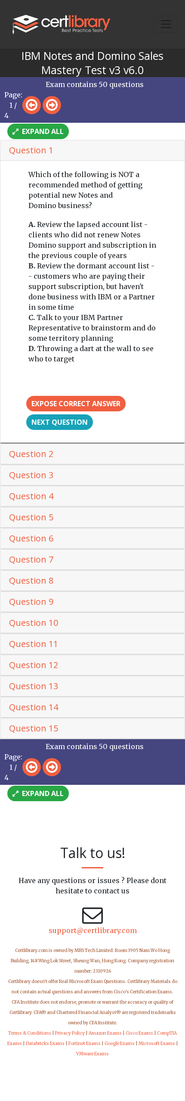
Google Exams (120, 1043)
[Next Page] (52, 105)
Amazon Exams (105, 1033)
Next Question (59, 422)
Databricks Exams (45, 1043)
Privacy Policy (70, 1033)
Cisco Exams (139, 1033)
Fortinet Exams (84, 1043)
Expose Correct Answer (75, 403)
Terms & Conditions (29, 1033)
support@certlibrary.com (93, 930)
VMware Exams (92, 1054)
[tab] (92, 150)
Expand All (42, 131)
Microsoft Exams (157, 1043)
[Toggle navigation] (166, 24)
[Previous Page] (31, 105)
